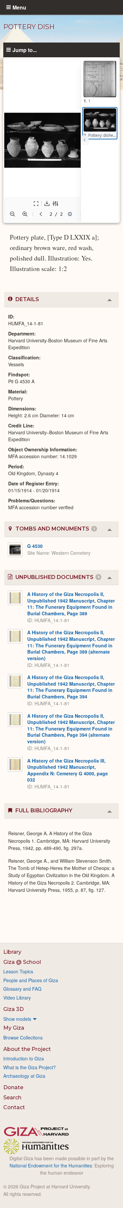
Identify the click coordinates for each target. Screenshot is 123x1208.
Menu (19, 7)
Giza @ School (22, 962)
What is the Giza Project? (29, 1067)
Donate (13, 1087)
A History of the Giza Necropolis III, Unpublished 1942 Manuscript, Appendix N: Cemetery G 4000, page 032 (67, 770)
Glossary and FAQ (22, 988)
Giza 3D (13, 1009)
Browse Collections (23, 1037)
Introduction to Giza (23, 1058)
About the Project (27, 1049)
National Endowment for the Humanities (51, 1165)
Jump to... (24, 50)
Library (12, 952)
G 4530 (35, 546)
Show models (17, 1019)
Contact (14, 1107)
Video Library (17, 997)
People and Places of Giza (30, 980)
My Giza (13, 1028)
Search (12, 1097)
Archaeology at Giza (24, 1076)
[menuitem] (61, 1019)
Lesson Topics (18, 971)
